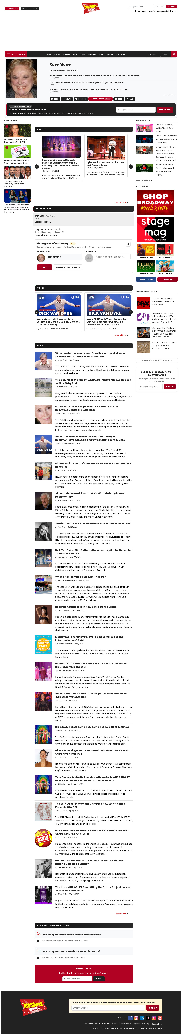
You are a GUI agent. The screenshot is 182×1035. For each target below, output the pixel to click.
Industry (66, 54)
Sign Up (99, 978)
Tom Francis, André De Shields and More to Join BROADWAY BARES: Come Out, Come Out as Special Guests (92, 778)
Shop (101, 54)
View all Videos (143, 180)
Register (152, 54)
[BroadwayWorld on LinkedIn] (142, 1018)
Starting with (43, 251)
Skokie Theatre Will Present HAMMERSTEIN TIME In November (93, 523)
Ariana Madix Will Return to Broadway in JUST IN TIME (15, 134)
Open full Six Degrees (68, 267)
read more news (169, 95)
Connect (44, 267)
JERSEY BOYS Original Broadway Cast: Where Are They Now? (16, 177)
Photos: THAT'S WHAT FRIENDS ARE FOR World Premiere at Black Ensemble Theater (61, 176)
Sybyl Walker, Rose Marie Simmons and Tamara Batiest (105, 165)
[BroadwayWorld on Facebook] (130, 1018)
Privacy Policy (155, 1028)
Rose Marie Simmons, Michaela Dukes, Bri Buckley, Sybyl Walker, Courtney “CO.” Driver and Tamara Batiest (60, 165)
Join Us (114, 1023)
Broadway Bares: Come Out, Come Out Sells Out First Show (92, 727)
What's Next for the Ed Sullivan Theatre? (80, 576)
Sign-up (160, 6)
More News (121, 913)
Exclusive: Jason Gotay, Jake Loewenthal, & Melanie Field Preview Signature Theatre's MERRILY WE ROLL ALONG (166, 154)
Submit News (125, 1023)
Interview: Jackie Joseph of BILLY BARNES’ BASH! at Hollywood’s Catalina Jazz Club (89, 89)
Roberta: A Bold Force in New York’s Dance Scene (85, 606)
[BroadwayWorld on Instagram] (136, 1018)
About (97, 1023)
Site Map (146, 1023)
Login (165, 54)
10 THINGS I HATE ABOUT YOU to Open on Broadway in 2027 (17, 155)
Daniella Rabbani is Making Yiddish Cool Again (164, 128)
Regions (136, 1023)
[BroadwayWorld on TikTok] (148, 1018)
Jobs (83, 54)
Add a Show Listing (29, 8)
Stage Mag (121, 54)
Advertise (89, 1023)
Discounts (168, 279)
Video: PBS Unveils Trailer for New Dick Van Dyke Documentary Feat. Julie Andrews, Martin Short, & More (107, 322)
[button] (174, 54)
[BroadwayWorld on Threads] (153, 1018)
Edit (120, 99)
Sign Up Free (165, 109)
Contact (105, 1023)
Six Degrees (101, 99)
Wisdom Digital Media (121, 1028)
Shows (57, 54)
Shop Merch (13, 8)
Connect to (90, 251)
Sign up (169, 386)
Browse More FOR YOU (155, 360)
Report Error (157, 1024)
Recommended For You (146, 291)
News (48, 54)
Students (92, 54)
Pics (56, 99)
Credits (82, 99)
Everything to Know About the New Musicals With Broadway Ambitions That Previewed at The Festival (16, 202)
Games (110, 54)
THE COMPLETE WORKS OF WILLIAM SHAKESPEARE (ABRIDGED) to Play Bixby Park (86, 82)
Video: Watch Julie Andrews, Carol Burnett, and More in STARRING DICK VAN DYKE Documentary (95, 75)
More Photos (120, 202)
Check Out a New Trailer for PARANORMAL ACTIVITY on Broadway (167, 139)
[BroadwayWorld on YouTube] (159, 1018)
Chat (75, 54)
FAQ (131, 99)
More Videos (120, 335)
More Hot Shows (146, 279)
